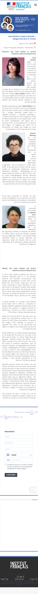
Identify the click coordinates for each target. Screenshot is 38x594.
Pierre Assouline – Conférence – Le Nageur (24, 412)
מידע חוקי (19, 579)
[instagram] (18, 577)
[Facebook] (23, 577)
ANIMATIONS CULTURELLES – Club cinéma (13, 417)
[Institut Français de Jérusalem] (19, 6)
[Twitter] (20, 577)
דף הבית (34, 579)
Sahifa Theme (4, 588)
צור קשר (4, 579)
